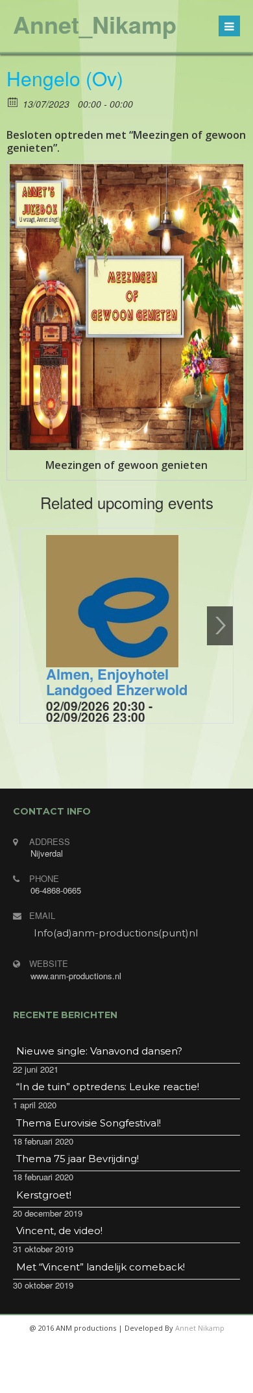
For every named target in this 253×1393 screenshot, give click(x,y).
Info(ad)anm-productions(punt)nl (116, 933)
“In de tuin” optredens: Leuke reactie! (107, 1086)
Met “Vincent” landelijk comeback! (100, 1267)
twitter (110, 1380)
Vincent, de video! (59, 1230)
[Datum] (13, 101)
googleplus (141, 1380)
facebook (78, 1380)
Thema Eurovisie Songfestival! (88, 1123)
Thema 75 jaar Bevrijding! (77, 1158)
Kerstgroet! (43, 1195)
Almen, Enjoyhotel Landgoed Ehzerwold (116, 681)
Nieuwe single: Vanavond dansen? (99, 1051)
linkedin (172, 1380)
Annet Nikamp (199, 1328)
